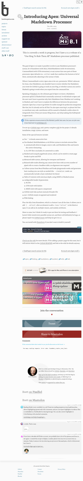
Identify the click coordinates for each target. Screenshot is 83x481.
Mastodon (53, 28)
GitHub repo (35, 128)
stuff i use (5, 48)
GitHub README (46, 243)
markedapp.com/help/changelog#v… (34, 417)
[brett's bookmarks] (7, 55)
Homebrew (41, 222)
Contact (40, 469)
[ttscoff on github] (5, 55)
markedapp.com (41, 123)
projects (4, 24)
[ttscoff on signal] (12, 55)
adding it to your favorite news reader (49, 377)
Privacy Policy (61, 469)
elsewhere (71, 371)
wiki (57, 128)
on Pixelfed (35, 392)
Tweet (48, 28)
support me (6, 39)
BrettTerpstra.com (8, 19)
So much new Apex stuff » (70, 8)
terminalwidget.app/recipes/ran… (34, 446)
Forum (39, 474)
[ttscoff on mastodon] (10, 55)
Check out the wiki (29, 241)
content (43, 382)
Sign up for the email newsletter (48, 375)
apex (27, 259)
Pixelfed (20, 474)
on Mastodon (37, 400)
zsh (69, 259)
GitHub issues (39, 218)
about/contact (6, 45)
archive (4, 36)
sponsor (4, 42)
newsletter (5, 33)
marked (55, 259)
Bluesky (41, 379)
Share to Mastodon (52, 334)
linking (34, 259)
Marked (34, 94)
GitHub (57, 371)
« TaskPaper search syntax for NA (34, 8)
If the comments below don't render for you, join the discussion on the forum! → (43, 344)
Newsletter (40, 471)
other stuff (5, 51)
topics (4, 27)
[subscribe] (3, 55)
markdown (45, 259)
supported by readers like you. (56, 382)
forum (4, 30)
